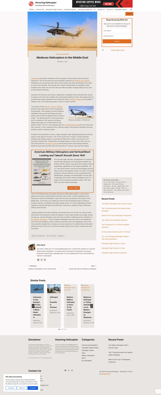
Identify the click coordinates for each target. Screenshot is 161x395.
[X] (68, 370)
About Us (110, 9)
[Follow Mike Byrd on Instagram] (44, 259)
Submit (116, 41)
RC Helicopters (87, 360)
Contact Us (101, 9)
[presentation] (37, 288)
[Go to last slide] (33, 306)
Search (129, 14)
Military (31, 9)
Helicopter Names (70, 9)
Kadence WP (106, 374)
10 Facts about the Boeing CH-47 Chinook (116, 232)
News (84, 358)
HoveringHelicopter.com (71, 344)
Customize (11, 388)
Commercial (40, 9)
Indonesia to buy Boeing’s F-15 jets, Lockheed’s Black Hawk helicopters (37, 307)
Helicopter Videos (121, 9)
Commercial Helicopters (90, 345)
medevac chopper (52, 143)
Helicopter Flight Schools (54, 9)
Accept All (33, 388)
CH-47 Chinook (51, 235)
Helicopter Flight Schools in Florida (113, 248)
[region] (21, 383)
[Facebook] (65, 370)
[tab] (60, 329)
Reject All (21, 388)
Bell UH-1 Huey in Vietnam (53, 106)
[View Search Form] (131, 9)
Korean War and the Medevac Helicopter (82, 267)
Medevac (61, 235)
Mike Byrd (41, 245)
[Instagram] (72, 370)
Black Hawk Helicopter (38, 235)
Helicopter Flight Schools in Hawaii (113, 243)
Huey (83, 353)
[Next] (91, 306)
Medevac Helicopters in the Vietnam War (42, 267)
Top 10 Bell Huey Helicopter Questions (114, 220)
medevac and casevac (82, 81)
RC (95, 9)
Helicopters (35, 78)
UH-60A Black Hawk (71, 125)
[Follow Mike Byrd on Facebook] (38, 259)
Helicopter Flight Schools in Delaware (114, 253)
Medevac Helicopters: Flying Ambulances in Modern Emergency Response (88, 307)
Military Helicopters (62, 54)
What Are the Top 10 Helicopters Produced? (116, 215)
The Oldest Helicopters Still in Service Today (117, 204)
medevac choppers (76, 99)
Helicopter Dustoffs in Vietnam (54, 302)
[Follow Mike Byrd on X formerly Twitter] (41, 259)
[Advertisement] (62, 71)
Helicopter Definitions (85, 9)
